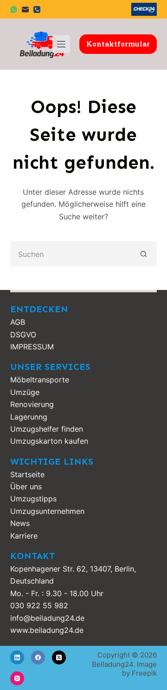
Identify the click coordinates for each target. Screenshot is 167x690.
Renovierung (32, 404)
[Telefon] (36, 9)
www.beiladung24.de (47, 630)
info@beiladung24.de (47, 618)
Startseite (27, 474)
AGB (17, 322)
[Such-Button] (144, 254)
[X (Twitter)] (59, 657)
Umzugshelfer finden (46, 429)
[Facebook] (38, 657)
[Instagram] (17, 678)
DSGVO (23, 334)
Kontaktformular (118, 43)
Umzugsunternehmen (47, 511)
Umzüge (24, 392)
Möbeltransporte (39, 379)
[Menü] (61, 44)
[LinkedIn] (17, 657)
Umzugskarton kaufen (49, 441)
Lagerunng (28, 416)
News (20, 523)
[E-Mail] (25, 9)
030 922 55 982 (39, 605)
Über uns (26, 486)
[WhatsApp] (13, 9)
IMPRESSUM (32, 346)
